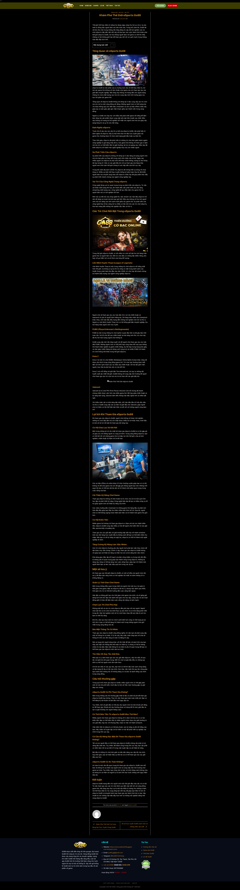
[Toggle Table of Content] (111, 45)
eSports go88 (133, 805)
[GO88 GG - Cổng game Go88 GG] (69, 5)
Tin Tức (121, 12)
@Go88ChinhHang (117, 856)
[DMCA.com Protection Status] (145, 865)
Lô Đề (102, 5)
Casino (95, 5)
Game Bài (88, 5)
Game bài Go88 (148, 850)
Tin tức (117, 5)
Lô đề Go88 (147, 857)
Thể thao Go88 (148, 853)
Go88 (81, 5)
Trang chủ (114, 12)
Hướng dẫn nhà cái (150, 847)
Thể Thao (109, 5)
